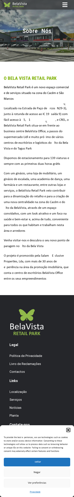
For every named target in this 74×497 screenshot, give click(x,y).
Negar (37, 472)
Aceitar (37, 461)
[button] (68, 430)
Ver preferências (37, 482)
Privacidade (35, 492)
